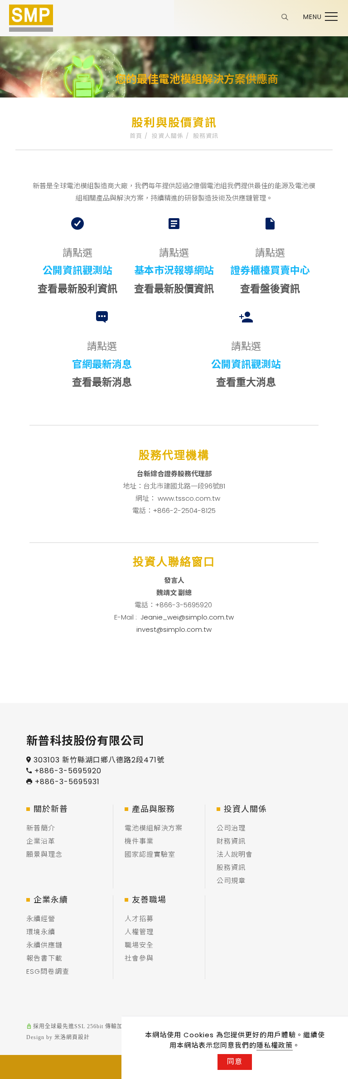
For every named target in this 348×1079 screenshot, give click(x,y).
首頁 (136, 136)
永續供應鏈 (44, 945)
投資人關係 (168, 136)
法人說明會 (235, 854)
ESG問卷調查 (47, 971)
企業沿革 (40, 841)
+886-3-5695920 (68, 771)
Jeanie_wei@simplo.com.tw (187, 617)
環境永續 (40, 932)
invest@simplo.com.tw (174, 629)
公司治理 (231, 828)
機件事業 (139, 841)
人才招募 (139, 918)
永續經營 (40, 918)
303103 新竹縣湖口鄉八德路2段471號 (99, 760)
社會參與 (139, 958)
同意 (234, 1061)
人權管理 (139, 932)
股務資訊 (205, 136)
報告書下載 (44, 958)
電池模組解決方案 (154, 828)
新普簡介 (40, 828)
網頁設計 (78, 1037)
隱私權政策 (274, 1045)
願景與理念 (44, 854)
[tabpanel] (174, 87)
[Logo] (31, 17)
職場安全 (139, 945)
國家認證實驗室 (150, 854)
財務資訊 (231, 841)
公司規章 (231, 880)
